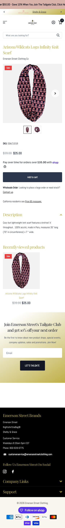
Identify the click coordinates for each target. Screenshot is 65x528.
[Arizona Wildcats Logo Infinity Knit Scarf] (21, 270)
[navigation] (4, 12)
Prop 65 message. (33, 201)
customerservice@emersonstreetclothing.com (30, 454)
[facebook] (13, 471)
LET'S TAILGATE (32, 365)
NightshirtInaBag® (11, 427)
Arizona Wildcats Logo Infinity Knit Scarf (21, 295)
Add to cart (32, 177)
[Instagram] (4, 471)
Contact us (8, 192)
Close (32, 481)
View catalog (5, 22)
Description (12, 214)
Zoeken (58, 35)
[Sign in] (53, 22)
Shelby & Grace (39, 11)
